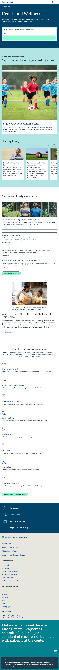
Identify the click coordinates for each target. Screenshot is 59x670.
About (5, 591)
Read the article (8, 332)
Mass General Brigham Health (15, 555)
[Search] (52, 2)
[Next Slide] (55, 145)
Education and (10, 551)
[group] (13, 164)
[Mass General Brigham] (8, 2)
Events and (8, 578)
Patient (6, 544)
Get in (6, 568)
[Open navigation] (56, 2)
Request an (10, 571)
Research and (11, 547)
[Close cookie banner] (52, 660)
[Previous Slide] (52, 145)
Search (29, 38)
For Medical (10, 581)
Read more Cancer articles (11, 273)
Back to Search (7, 6)
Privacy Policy (10, 666)
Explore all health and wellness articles (15, 494)
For (6, 607)
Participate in (9, 574)
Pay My (5, 565)
